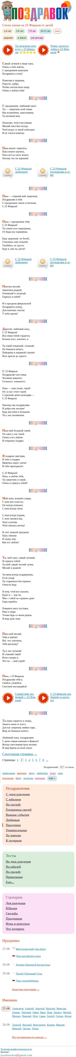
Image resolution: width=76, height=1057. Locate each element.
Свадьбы (12, 913)
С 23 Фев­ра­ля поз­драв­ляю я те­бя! (60, 172)
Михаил (16, 1016)
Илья (49, 1012)
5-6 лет (20, 31)
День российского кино (28, 956)
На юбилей (13, 866)
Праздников (14, 918)
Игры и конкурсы (18, 923)
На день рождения (18, 861)
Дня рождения (15, 903)
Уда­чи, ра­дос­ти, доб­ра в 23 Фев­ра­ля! (59, 49)
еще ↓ (52, 778)
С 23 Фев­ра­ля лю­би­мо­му (23, 170)
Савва (42, 1016)
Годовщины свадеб (18, 809)
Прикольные (14, 877)
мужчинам (8, 778)
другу (32, 773)
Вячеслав (61, 1008)
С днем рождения (18, 794)
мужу (53, 773)
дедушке (8, 37)
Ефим (36, 1012)
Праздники (13, 825)
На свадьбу (13, 804)
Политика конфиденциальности (16, 1049)
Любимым (13, 820)
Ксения (51, 1024)
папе (60, 773)
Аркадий (40, 1008)
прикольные (8, 773)
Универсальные (16, 830)
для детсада (37, 37)
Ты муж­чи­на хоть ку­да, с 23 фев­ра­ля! (25, 49)
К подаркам (14, 840)
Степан (59, 1016)
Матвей (67, 1012)
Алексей (29, 1008)
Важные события (17, 815)
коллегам (28, 778)
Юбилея (11, 908)
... (47, 760)
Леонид (58, 1012)
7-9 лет (32, 31)
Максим (60, 1024)
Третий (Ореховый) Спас (29, 973)
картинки (40, 778)
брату (18, 778)
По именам (13, 835)
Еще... (10, 882)
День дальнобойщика (27, 980)
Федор (68, 1016)
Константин (39, 1024)
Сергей (50, 1016)
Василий (50, 1008)
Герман (16, 1012)
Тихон (35, 1028)
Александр (18, 1008)
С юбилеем (13, 799)
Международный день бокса (31, 949)
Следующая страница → (19, 754)
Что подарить (15, 929)
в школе (22, 37)
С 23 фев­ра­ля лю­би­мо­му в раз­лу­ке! (60, 697)
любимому (42, 773)
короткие (22, 773)
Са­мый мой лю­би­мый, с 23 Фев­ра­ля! (25, 697)
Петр (35, 1016)
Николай (26, 1016)
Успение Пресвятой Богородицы (33, 964)
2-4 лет (7, 31)
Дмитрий (26, 1012)
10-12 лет (45, 31)
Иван (43, 1012)
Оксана (26, 1028)
